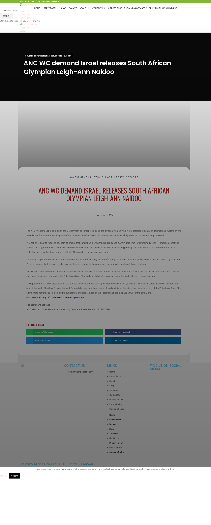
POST (51, 56)
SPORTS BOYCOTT (63, 56)
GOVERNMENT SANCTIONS (37, 56)
